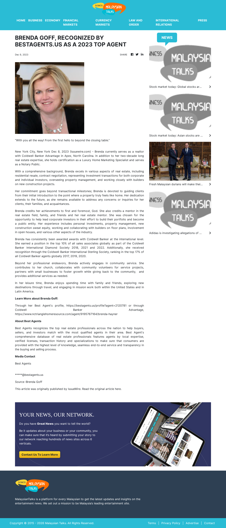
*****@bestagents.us (29, 374)
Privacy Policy (170, 523)
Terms (152, 523)
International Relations (167, 22)
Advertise (192, 523)
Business (35, 20)
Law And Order (135, 22)
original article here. (108, 389)
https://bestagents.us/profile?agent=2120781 (96, 305)
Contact (209, 523)
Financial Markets (70, 22)
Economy (52, 20)
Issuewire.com (80, 151)
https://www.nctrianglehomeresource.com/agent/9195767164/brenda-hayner (66, 314)
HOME (21, 20)
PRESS (202, 20)
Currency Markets (104, 22)
